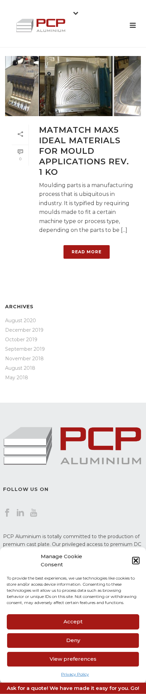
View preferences (73, 659)
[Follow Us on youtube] (34, 513)
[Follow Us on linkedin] (20, 513)
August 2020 (20, 320)
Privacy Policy (75, 674)
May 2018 (16, 378)
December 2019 (24, 330)
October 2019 (21, 339)
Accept (73, 621)
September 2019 (25, 349)
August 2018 (20, 368)
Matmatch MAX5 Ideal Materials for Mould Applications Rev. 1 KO (84, 151)
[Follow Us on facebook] (7, 513)
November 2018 (24, 358)
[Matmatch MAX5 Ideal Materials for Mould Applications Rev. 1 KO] (73, 86)
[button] (135, 560)
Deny (73, 640)
